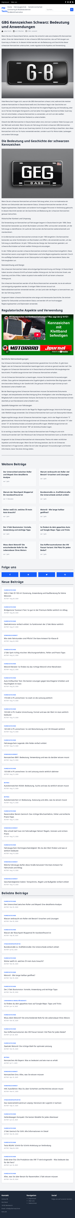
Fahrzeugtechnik (20, 7)
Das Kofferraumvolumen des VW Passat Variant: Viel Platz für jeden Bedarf (55, 547)
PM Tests (4, 9)
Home (9, 7)
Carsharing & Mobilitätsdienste (18, 9)
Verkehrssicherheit (35, 7)
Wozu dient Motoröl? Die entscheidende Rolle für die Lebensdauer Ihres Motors (15, 547)
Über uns (14, 2)
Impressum (5, 2)
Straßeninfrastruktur (15, 12)
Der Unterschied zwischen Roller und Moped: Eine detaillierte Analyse (17, 474)
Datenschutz (33, 1203)
